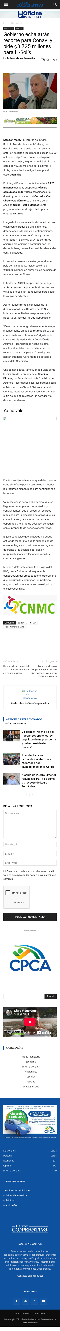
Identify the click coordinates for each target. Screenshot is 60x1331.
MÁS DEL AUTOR (15, 723)
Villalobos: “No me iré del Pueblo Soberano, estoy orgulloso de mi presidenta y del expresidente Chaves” (39, 739)
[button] (5, 4)
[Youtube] (43, 1301)
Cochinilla (22, 622)
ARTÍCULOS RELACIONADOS (24, 719)
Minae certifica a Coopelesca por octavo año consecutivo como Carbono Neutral (44, 671)
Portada (19, 28)
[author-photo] (30, 698)
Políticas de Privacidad (15, 1195)
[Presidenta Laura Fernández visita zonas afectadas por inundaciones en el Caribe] (11, 759)
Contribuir (26, 1313)
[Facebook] (16, 1301)
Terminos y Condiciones (16, 1190)
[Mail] (25, 1301)
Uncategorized (31, 1086)
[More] (46, 65)
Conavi (33, 622)
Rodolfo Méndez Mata (14, 626)
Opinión (31, 1076)
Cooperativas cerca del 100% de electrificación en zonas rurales (16, 670)
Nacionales (16, 23)
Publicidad (9, 1200)
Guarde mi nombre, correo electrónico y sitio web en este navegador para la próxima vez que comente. (29, 875)
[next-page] (32, 795)
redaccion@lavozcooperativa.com (30, 1279)
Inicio (5, 23)
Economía (31, 1061)
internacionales (31, 1066)
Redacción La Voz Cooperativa (21, 58)
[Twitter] (34, 1301)
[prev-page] (27, 795)
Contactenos (40, 1313)
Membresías (10, 1205)
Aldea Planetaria (31, 1056)
